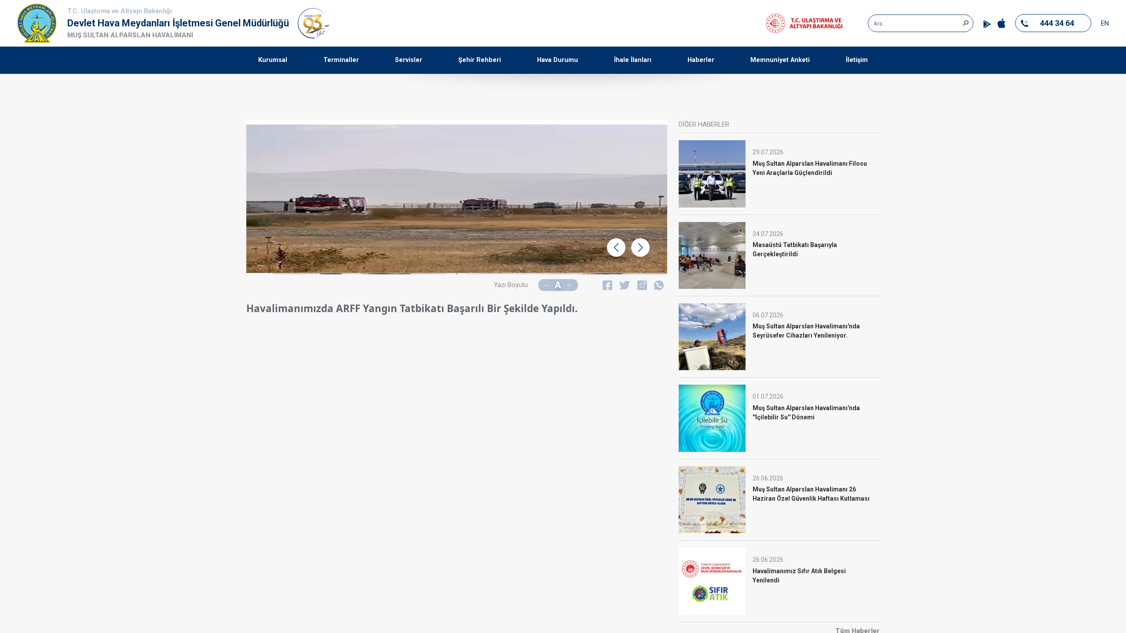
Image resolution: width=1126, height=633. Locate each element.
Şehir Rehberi (479, 60)
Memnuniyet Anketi (780, 60)
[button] (965, 22)
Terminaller (341, 60)
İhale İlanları (632, 60)
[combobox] (917, 23)
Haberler (700, 60)
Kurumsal (272, 60)
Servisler (408, 60)
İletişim (857, 60)
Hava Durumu (557, 60)
